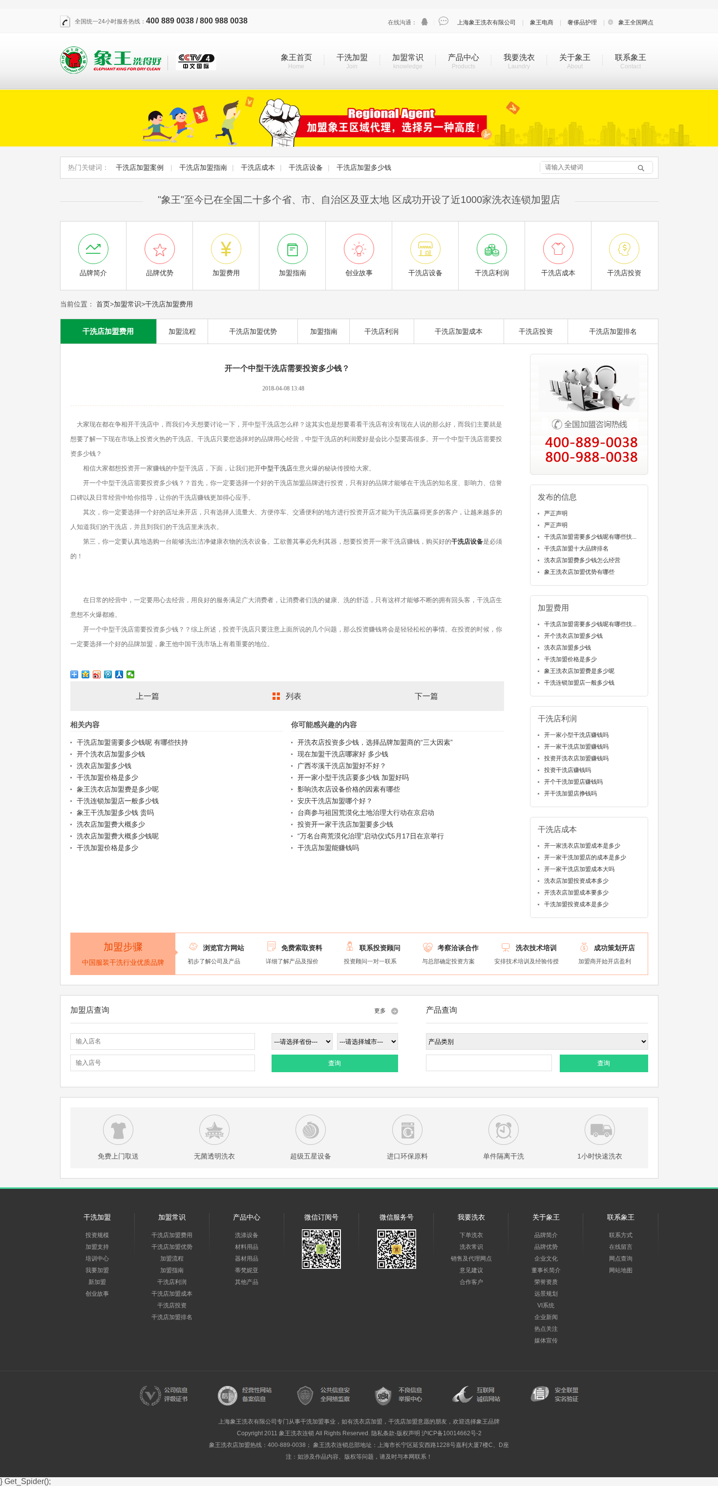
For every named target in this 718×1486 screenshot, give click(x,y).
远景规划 (546, 1293)
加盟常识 (407, 57)
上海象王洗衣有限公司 (486, 22)
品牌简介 (546, 1235)
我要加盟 (97, 1270)
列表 (293, 696)
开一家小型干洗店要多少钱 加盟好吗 (353, 777)
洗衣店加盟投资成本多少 (576, 880)
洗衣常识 (471, 1246)
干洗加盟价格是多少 (107, 777)
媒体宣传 (546, 1340)
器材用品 (246, 1258)
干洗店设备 (306, 167)
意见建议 (471, 1270)
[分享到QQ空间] (86, 674)
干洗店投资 (536, 331)
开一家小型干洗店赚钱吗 (576, 735)
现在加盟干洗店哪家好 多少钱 (342, 754)
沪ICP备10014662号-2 (452, 1433)
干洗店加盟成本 (459, 331)
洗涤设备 (246, 1235)
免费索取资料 (301, 948)
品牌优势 (546, 1246)
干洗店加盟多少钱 (364, 167)
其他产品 (246, 1282)
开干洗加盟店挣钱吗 (570, 793)
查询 (334, 1063)
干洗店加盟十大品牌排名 (576, 548)
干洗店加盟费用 (169, 304)
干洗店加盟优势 (253, 331)
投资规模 (97, 1235)
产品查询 (441, 1010)
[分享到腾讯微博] (108, 674)
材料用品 (246, 1246)
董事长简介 (546, 1270)
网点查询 (621, 1258)
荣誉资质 (546, 1282)
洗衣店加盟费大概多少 (111, 824)
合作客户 (471, 1282)
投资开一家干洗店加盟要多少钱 (345, 824)
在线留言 (621, 1246)
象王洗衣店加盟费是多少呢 (118, 789)
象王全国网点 (636, 22)
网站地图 (621, 1270)
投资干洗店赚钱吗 (567, 770)
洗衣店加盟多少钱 (104, 766)
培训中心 (97, 1258)
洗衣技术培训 (536, 948)
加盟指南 (324, 331)
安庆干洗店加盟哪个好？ (335, 801)
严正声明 (556, 513)
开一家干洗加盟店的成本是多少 (585, 857)
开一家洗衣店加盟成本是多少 (582, 845)
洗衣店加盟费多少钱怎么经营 (582, 560)
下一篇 (426, 696)
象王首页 (296, 57)
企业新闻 (546, 1317)
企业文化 (546, 1258)
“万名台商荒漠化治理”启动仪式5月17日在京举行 (370, 836)
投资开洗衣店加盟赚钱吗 (576, 758)
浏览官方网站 (223, 948)
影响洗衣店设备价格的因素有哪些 (348, 789)
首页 (103, 304)
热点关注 (546, 1328)
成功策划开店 (614, 948)
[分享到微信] (131, 674)
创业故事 (97, 1293)
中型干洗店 (277, 468)
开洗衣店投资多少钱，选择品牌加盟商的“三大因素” (375, 742)
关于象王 (575, 57)
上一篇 (147, 696)
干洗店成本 (258, 167)
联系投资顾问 (380, 948)
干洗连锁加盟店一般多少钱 (118, 801)
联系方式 (621, 1235)
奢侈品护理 (582, 22)
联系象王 (630, 57)
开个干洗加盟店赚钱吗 (573, 781)
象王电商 (541, 22)
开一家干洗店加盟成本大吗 (579, 869)
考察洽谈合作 (458, 948)
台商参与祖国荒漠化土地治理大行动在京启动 (365, 812)
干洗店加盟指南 (203, 167)
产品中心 (463, 57)
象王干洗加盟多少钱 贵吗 (115, 812)
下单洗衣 (471, 1235)
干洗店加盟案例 (140, 167)
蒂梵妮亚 (246, 1270)
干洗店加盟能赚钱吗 (328, 848)
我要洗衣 (519, 57)
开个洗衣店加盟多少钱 (111, 754)
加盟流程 (182, 331)
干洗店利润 (381, 331)
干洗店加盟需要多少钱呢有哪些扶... (590, 536)
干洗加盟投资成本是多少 (576, 904)
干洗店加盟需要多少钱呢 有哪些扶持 (132, 742)
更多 (380, 1010)
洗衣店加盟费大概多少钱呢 (118, 836)
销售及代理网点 (471, 1258)
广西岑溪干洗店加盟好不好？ (341, 766)
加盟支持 (97, 1246)
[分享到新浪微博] (97, 674)
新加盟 (97, 1282)
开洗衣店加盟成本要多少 (576, 892)
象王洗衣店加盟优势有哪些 (579, 572)
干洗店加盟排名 (613, 331)
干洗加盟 (352, 57)
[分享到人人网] (119, 674)
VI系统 (545, 1305)
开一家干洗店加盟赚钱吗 (576, 746)
